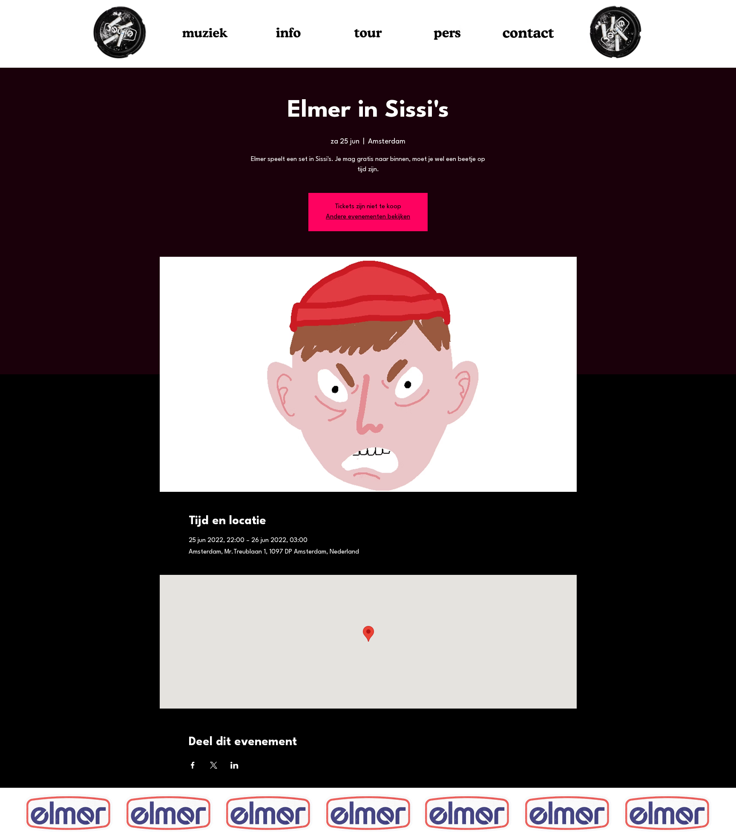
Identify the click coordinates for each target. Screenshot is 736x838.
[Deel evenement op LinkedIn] (234, 765)
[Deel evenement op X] (214, 765)
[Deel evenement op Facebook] (193, 765)
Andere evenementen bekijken (368, 217)
